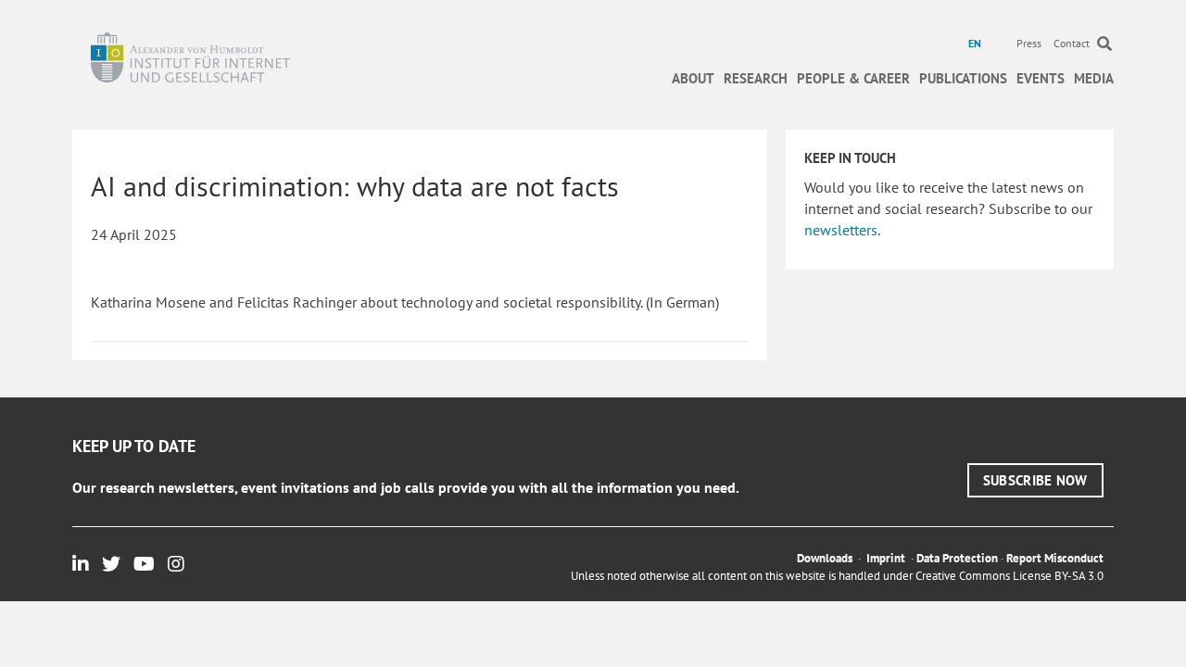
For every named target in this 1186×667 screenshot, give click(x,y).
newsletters (840, 229)
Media (1094, 78)
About (693, 78)
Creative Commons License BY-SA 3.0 (1009, 576)
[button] (1035, 480)
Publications (963, 78)
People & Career (853, 78)
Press (1028, 43)
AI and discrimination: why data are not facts (355, 186)
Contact (1072, 43)
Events (1040, 78)
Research (756, 78)
